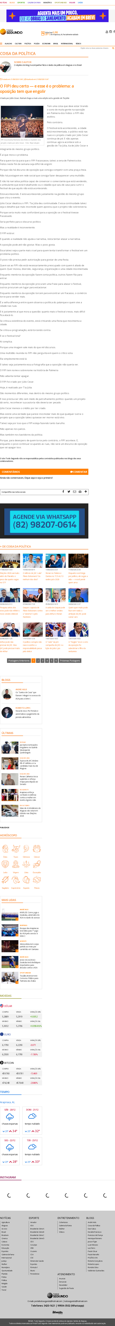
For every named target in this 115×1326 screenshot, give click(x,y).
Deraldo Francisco (94, 1232)
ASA (31, 1225)
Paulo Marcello (93, 1254)
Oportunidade (7, 1270)
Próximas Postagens (70, 660)
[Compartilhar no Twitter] (69, 491)
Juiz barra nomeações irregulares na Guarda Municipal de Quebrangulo (29, 748)
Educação (5, 1248)
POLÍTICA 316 (92, 1257)
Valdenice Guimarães (96, 1270)
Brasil (4, 1232)
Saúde (4, 1286)
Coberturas (63, 1222)
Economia (5, 1245)
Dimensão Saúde (37, 1261)
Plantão (4, 1274)
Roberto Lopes (93, 1264)
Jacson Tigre (92, 1241)
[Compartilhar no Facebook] (63, 491)
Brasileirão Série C (37, 1235)
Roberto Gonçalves (95, 1261)
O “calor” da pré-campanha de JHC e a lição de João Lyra (54, 645)
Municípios (6, 1267)
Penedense (34, 1274)
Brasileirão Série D (37, 1238)
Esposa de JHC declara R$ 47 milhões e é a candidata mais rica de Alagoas (29, 764)
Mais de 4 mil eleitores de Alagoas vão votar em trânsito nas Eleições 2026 (30, 812)
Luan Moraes (93, 1245)
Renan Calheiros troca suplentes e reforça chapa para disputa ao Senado (29, 780)
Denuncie (62, 1282)
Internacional (7, 1257)
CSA (31, 1254)
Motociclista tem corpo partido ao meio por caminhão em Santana (29, 946)
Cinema (4, 1238)
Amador (33, 1222)
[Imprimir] (80, 491)
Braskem (5, 1235)
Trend (4, 1290)
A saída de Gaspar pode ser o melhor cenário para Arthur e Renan (55, 610)
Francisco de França (95, 1235)
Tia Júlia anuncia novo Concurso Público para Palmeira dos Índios (29, 978)
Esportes (5, 1251)
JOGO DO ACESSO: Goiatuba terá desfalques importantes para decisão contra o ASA (30, 964)
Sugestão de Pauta (66, 1288)
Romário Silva (93, 1267)
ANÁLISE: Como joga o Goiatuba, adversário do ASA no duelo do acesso (30, 915)
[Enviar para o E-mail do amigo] (74, 491)
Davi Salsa (92, 1228)
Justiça (4, 1261)
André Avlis (92, 1222)
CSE (31, 1257)
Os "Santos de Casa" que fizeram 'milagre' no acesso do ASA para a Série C (28, 695)
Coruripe (33, 1245)
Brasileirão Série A (37, 1228)
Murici (32, 1270)
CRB (31, 1248)
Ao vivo (4, 1228)
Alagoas (5, 1225)
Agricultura (6, 1222)
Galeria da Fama (8, 1254)
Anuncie (62, 1278)
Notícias (3, 2)
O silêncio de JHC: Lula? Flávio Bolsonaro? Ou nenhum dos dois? (32, 576)
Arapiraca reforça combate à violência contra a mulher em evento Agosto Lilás (28, 796)
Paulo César (92, 1251)
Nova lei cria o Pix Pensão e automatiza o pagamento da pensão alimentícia (27, 713)
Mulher (4, 1264)
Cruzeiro (33, 1251)
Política (4, 1280)
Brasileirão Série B (37, 1232)
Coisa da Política (94, 1225)
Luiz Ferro (91, 1248)
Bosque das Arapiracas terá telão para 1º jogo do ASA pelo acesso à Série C (29, 932)
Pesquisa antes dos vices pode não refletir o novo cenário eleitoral (10, 610)
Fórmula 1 (34, 1267)
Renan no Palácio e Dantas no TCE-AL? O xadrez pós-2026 (55, 576)
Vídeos (61, 1232)
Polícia (4, 1277)
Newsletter (63, 1285)
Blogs (12, 2)
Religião (4, 1283)
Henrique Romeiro (95, 1238)
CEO (32, 1241)
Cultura (4, 1241)
